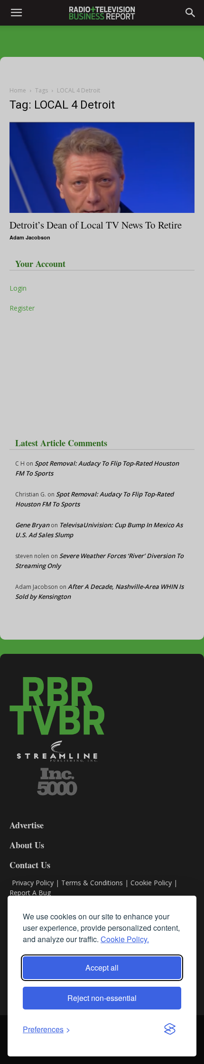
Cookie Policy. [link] (125, 939)
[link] (46, 1029)
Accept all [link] (102, 967)
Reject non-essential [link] (102, 997)
